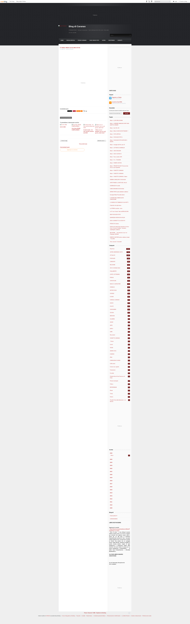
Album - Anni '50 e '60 (114, 128)
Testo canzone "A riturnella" (116, 241)
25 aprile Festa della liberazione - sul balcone (118, 400)
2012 (111, 498)
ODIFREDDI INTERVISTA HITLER (117, 217)
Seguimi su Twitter (116, 97)
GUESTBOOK (111, 40)
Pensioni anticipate (114, 380)
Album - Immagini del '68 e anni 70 (117, 144)
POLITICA (112, 248)
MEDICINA (112, 315)
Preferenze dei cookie (146, 615)
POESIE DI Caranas (114, 223)
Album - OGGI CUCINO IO (115, 153)
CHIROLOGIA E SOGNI (115, 360)
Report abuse (89, 615)
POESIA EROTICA (70, 40)
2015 (111, 489)
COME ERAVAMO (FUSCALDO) (117, 188)
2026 (111, 453)
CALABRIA (112, 319)
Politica (111, 384)
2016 (111, 486)
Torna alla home (83, 143)
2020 (111, 474)
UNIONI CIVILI (113, 350)
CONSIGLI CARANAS (114, 299)
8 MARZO (112, 354)
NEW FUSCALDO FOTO (115, 214)
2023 (111, 465)
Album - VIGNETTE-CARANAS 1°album (118, 176)
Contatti (120, 40)
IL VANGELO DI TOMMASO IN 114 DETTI (119, 202)
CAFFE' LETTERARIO (115, 274)
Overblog (104, 612)
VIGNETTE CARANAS (115, 338)
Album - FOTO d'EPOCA (115, 134)
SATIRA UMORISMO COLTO (116, 252)
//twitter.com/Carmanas (116, 98)
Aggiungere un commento (72, 149)
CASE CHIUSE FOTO (94, 40)
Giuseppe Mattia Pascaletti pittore (117, 194)
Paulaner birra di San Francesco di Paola (117, 377)
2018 (111, 480)
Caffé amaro (112, 363)
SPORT (111, 322)
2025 (111, 459)
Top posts (78, 615)
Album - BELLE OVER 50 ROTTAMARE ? (119, 131)
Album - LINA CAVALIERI (115, 150)
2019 (111, 477)
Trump (111, 393)
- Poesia (111, 341)
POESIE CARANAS (82, 40)
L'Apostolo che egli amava (115, 205)
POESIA (112, 277)
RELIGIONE (112, 264)
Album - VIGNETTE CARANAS (116, 170)
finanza (111, 396)
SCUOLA (112, 312)
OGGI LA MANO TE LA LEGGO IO (117, 220)
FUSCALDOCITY (113, 515)
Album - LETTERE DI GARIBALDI (117, 147)
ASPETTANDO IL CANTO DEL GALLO (118, 182)
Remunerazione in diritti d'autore (113, 615)
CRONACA (112, 287)
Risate (111, 390)
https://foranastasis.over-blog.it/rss (119, 103)
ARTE (111, 325)
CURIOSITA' (112, 261)
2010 (111, 505)
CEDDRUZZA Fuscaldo (115, 185)
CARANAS (48, 615)
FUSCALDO (112, 258)
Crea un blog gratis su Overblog (68, 615)
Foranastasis (112, 370)
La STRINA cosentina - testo (116, 208)
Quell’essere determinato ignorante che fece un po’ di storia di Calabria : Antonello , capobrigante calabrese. (119, 228)
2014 (111, 492)
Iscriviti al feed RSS (117, 102)
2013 (111, 495)
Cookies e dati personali (136, 615)
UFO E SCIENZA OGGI (115, 268)
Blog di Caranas (77, 26)
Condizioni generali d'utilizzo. (100, 615)
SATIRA (103, 40)
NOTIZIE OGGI (113, 290)
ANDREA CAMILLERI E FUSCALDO (118, 179)
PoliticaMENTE (113, 271)
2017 (111, 483)
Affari (111, 357)
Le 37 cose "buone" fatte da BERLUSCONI (119, 211)
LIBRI (111, 331)
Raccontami (112, 334)
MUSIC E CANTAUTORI (115, 283)
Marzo (112, 455)
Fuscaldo (112, 373)
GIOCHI (111, 303)
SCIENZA (112, 293)
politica (111, 328)
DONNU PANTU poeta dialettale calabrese (119, 191)
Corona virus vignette (114, 366)
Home (62, 40)
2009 (111, 508)
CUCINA (112, 296)
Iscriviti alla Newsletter (66, 117)
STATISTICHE (113, 280)
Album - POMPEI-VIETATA (116, 162)
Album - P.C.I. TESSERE (115, 159)
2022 (111, 468)
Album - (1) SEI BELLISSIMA (116, 120)
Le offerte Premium (126, 615)
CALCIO (111, 306)
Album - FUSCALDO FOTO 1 (116, 137)
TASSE (111, 347)
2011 (111, 501)
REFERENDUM (113, 387)
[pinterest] (152, 1)
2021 (111, 471)
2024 (111, 462)
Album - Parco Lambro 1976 (116, 156)
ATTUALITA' (112, 255)
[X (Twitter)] (149, 1)
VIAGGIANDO (113, 309)
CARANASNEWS (113, 518)
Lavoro (111, 344)
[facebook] (147, 1)
